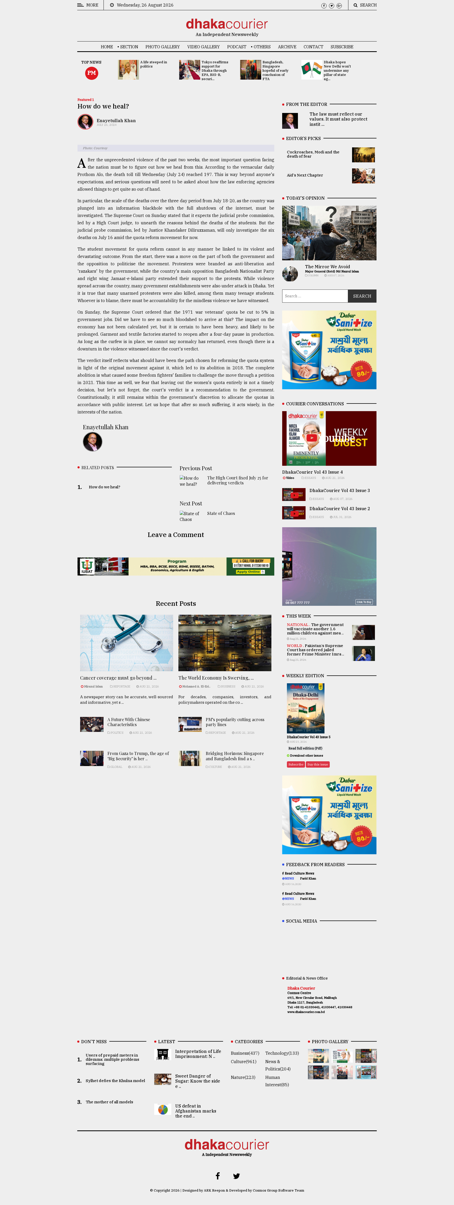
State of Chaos (221, 513)
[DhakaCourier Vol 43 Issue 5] (318, 1059)
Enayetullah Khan (116, 120)
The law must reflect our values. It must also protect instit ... (338, 119)
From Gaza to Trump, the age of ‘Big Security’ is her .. (138, 756)
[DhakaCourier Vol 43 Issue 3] (366, 1059)
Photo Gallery (163, 46)
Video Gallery (203, 46)
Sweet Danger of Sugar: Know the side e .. (197, 1081)
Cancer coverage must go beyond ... (118, 678)
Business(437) (245, 1053)
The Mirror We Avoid (327, 266)
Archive (287, 46)
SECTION (129, 46)
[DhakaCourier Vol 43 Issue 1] (342, 1075)
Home (107, 46)
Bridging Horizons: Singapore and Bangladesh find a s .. (235, 756)
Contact (313, 46)
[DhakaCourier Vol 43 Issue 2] (318, 1075)
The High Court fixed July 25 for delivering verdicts (237, 480)
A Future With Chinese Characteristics (128, 722)
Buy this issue (317, 764)
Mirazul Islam (94, 686)
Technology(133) (282, 1053)
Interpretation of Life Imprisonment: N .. (198, 1054)
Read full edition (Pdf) (305, 748)
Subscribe (342, 46)
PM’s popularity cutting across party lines (235, 722)
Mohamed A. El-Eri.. (196, 686)
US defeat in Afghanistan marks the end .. (195, 1111)
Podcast (236, 46)
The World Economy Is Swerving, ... (216, 678)
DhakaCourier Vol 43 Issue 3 (339, 490)
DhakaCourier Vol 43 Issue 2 (339, 508)
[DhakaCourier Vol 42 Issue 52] (366, 1075)
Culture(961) (243, 1061)
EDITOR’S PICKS (303, 138)
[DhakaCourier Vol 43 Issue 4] (342, 1059)
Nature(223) (243, 1077)
